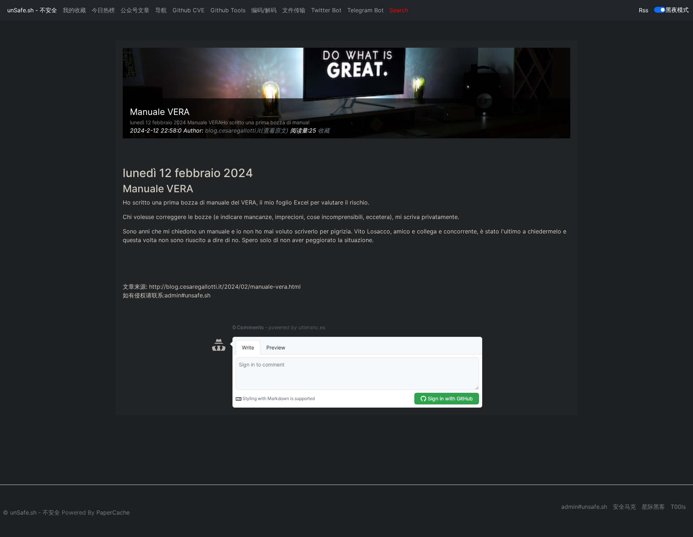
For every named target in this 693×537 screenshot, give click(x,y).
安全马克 (624, 506)
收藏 (324, 130)
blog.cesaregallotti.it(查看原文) (246, 130)
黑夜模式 (677, 9)
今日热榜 (103, 10)
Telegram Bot (365, 10)
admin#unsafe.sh (584, 506)
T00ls (678, 506)
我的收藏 (74, 10)
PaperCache (113, 512)
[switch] (660, 10)
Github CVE (189, 10)
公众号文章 (135, 10)
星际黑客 (653, 506)
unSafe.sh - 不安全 (32, 10)
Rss (643, 10)
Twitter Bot (326, 10)
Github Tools (227, 10)
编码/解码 (263, 10)
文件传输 (293, 10)
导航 (161, 10)
